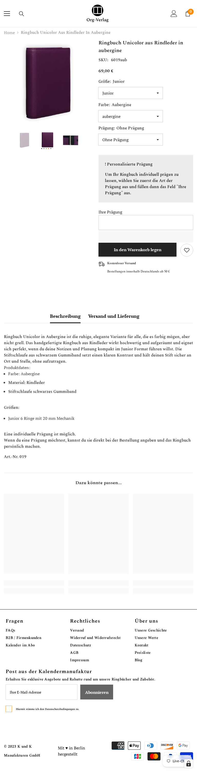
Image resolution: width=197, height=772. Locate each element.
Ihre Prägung (110, 212)
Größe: (111, 81)
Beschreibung (65, 316)
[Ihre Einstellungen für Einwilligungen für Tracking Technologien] (188, 763)
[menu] (7, 14)
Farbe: (114, 105)
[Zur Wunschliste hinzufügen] (186, 250)
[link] (34, 583)
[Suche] (21, 14)
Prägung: (121, 128)
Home (9, 32)
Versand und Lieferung (113, 316)
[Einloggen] (174, 13)
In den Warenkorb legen (137, 249)
